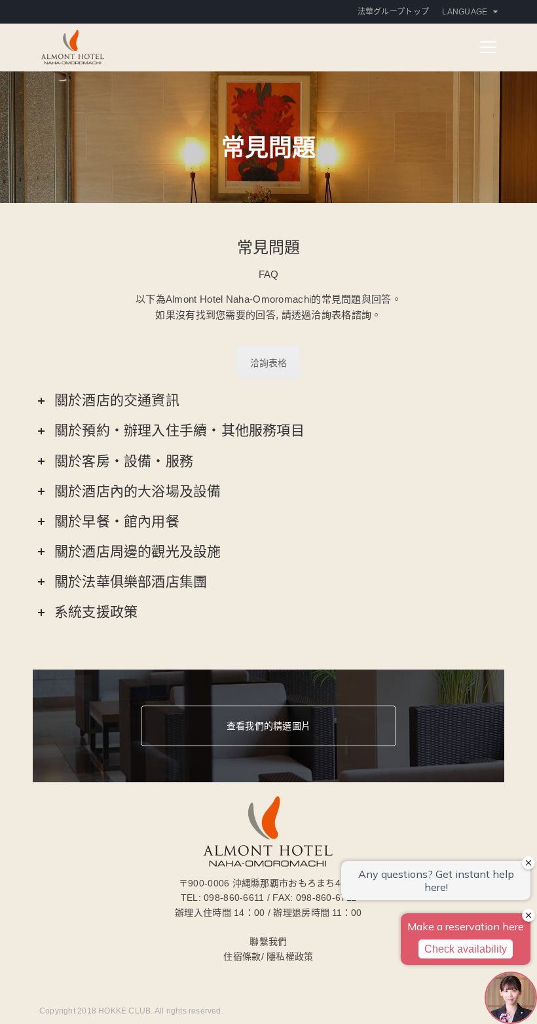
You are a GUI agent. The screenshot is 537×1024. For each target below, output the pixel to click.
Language (464, 11)
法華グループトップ (394, 11)
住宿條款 (242, 956)
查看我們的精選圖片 (268, 726)
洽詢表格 (268, 363)
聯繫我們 (268, 941)
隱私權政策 (290, 956)
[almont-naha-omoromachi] (72, 46)
